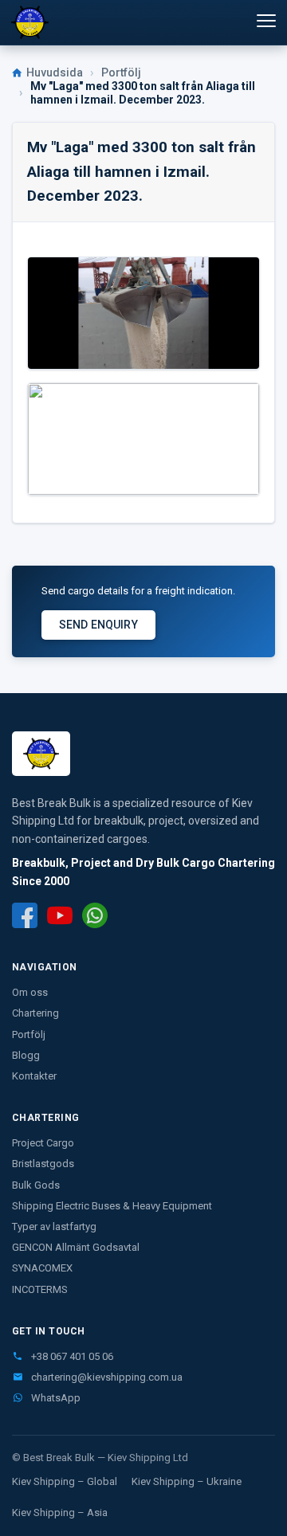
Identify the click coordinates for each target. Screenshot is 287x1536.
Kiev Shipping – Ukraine (187, 1481)
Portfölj (121, 72)
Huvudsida (54, 72)
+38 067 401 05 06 (71, 1356)
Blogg (26, 1055)
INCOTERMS (40, 1289)
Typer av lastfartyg (54, 1226)
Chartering (35, 1013)
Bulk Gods (36, 1185)
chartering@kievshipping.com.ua (106, 1377)
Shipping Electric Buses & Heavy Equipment (112, 1206)
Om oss (30, 992)
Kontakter (34, 1076)
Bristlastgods (43, 1164)
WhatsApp (55, 1398)
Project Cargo (43, 1143)
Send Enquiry (98, 624)
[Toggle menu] (257, 20)
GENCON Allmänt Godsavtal (76, 1247)
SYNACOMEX (42, 1268)
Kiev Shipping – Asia (60, 1512)
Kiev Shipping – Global (64, 1481)
